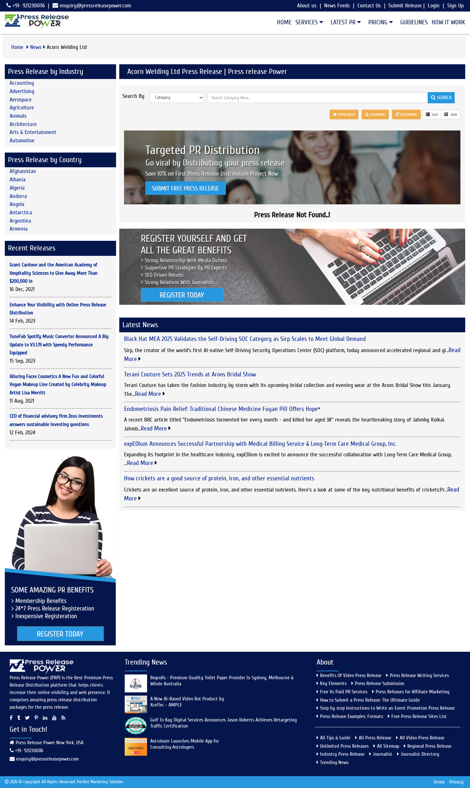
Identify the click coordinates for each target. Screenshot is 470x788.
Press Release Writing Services (419, 675)
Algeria (17, 188)
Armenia (18, 228)
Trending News (334, 762)
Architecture (23, 124)
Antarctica (21, 212)
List (434, 114)
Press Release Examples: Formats (351, 716)
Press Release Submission (379, 683)
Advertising (22, 91)
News (36, 47)
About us (307, 5)
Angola (17, 204)
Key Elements (333, 683)
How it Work (448, 22)
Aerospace (21, 99)
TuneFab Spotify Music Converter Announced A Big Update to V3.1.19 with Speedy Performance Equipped (59, 345)
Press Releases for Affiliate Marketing (412, 692)
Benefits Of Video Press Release (350, 675)
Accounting (22, 83)
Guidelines (414, 22)
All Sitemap (388, 746)
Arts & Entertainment (33, 132)
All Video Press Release (422, 738)
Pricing (378, 22)
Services (307, 22)
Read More (149, 394)
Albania (18, 179)
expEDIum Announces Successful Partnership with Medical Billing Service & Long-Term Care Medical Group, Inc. (260, 443)
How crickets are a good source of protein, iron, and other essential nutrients (219, 478)
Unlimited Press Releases (344, 746)
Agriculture (22, 107)
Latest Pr (344, 22)
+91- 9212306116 (28, 5)
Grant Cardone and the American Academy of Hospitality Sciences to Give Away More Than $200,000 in (54, 273)
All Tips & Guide (335, 738)
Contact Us (369, 5)
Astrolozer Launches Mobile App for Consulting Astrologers (184, 744)
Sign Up (455, 5)
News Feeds (337, 5)
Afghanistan (23, 171)
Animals (18, 116)
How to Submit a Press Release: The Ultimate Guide (370, 700)
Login (434, 5)
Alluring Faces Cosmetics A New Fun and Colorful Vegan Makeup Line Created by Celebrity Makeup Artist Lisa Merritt (58, 385)
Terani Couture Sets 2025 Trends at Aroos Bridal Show (190, 374)
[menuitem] (282, 22)
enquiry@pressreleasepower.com (95, 5)
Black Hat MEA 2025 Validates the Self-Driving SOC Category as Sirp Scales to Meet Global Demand (245, 339)
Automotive (22, 140)
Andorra (18, 196)
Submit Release (405, 5)
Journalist (382, 754)
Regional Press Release (429, 746)
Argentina (20, 220)
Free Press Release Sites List (419, 716)
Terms (438, 782)
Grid (453, 114)
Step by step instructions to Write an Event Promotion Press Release (387, 708)
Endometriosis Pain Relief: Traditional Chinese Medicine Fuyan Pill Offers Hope (221, 409)
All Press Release (375, 738)
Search (443, 97)
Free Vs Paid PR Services (343, 692)
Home (284, 22)
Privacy (456, 782)
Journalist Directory (420, 754)
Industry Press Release (342, 754)
